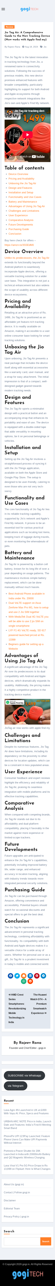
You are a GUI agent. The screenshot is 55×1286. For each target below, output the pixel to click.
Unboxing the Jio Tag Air (22, 183)
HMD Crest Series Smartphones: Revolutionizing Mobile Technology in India (17, 1008)
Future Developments (21, 224)
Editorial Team (12, 1208)
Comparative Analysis (21, 220)
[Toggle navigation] (3, 9)
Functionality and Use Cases (25, 197)
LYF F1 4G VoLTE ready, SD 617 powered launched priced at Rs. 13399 (27, 635)
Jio (45, 47)
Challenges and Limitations (24, 210)
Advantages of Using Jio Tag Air (27, 206)
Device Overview (18, 174)
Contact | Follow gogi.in (17, 1192)
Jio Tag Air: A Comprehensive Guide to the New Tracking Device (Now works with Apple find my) (27, 36)
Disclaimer (10, 1200)
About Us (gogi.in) (14, 1184)
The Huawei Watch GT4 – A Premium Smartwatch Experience (38, 1003)
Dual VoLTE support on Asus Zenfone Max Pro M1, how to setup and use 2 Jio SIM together (28, 607)
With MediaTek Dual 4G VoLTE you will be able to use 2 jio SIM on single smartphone (28, 621)
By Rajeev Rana (12, 47)
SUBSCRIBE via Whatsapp (24, 1075)
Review (9, 27)
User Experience (18, 215)
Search (9, 1231)
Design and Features (20, 187)
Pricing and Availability (21, 178)
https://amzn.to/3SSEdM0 (19, 245)
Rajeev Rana (30, 1043)
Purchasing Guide (19, 229)
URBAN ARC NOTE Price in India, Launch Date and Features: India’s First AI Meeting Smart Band (27, 1124)
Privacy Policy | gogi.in (16, 1216)
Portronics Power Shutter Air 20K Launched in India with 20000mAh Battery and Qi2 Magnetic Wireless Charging (27, 1154)
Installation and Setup (21, 192)
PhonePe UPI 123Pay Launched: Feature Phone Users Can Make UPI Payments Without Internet (27, 1139)
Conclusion (15, 233)
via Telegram (15, 1085)
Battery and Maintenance (23, 201)
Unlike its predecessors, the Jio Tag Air (27, 257)
